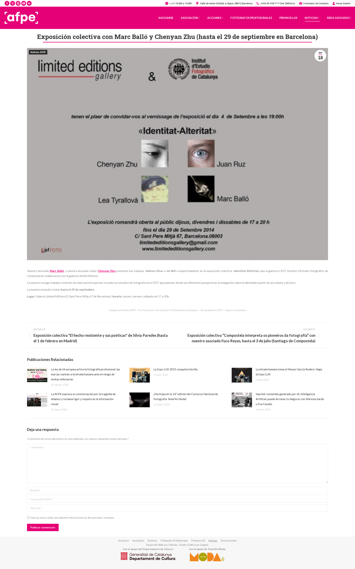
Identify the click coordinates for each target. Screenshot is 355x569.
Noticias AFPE (38, 52)
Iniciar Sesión (343, 3)
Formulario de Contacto (316, 3)
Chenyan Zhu (106, 270)
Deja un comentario (235, 310)
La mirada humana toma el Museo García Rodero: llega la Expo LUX (289, 372)
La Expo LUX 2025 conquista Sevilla (175, 369)
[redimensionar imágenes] (37, 375)
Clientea (172, 544)
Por (167, 310)
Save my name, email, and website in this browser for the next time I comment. (72, 517)
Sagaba (204, 544)
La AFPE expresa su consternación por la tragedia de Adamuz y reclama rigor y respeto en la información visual (83, 399)
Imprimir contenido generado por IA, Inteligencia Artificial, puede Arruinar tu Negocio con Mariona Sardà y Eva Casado (290, 399)
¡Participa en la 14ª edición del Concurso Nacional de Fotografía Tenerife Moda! (185, 396)
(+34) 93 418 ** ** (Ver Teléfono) (278, 3)
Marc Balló (57, 270)
